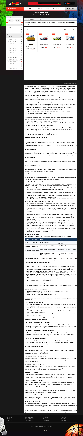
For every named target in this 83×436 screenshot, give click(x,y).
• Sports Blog (63, 420)
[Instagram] (36, 430)
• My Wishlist (45, 417)
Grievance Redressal (46, 428)
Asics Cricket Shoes (31, 203)
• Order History (45, 418)
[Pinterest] (46, 430)
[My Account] (65, 3)
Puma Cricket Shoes (31, 216)
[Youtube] (41, 430)
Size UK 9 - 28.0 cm (12, 52)
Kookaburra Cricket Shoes (32, 220)
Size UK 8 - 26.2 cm (12, 43)
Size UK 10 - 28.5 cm (12, 59)
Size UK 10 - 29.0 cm (12, 61)
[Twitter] (44, 430)
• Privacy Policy (45, 420)
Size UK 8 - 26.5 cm (12, 46)
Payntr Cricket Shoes (31, 223)
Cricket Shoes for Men (45, 14)
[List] (27, 29)
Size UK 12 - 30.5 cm (12, 68)
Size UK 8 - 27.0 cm (12, 48)
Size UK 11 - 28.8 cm (12, 63)
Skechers (10, 29)
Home (34, 14)
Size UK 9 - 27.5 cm (12, 50)
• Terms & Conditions (28, 420)
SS (8, 32)
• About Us (9, 418)
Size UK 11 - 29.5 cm (12, 66)
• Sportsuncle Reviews (29, 418)
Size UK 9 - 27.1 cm (12, 55)
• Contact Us (9, 417)
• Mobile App (63, 418)
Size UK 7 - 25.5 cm (12, 39)
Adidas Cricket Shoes (31, 213)
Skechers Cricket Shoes (32, 228)
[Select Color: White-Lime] (32, 44)
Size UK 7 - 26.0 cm (12, 41)
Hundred (9, 27)
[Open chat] (80, 433)
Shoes (38, 14)
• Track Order (9, 420)
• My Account (63, 417)
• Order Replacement (28, 417)
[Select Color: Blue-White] (30, 44)
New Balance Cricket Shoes (33, 208)
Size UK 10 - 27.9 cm (12, 57)
